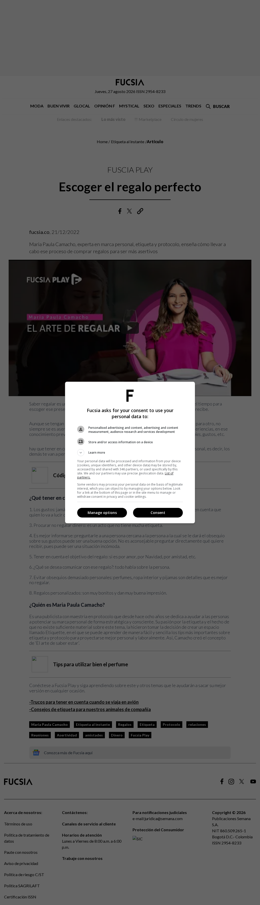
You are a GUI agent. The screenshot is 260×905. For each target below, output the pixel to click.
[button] (130, 452)
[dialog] (130, 452)
